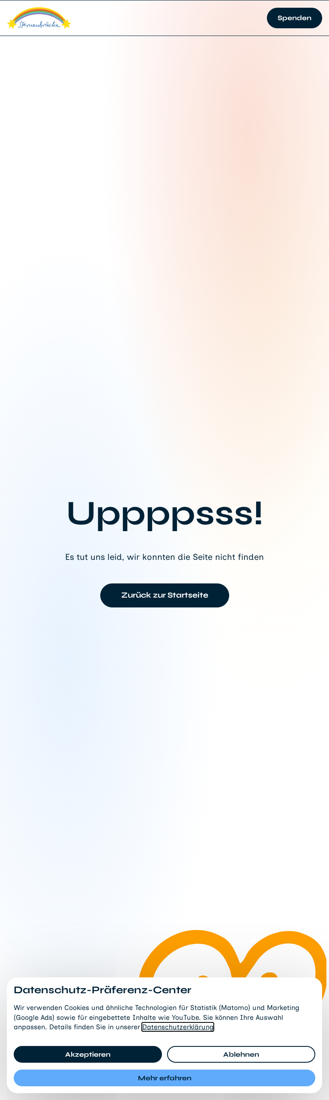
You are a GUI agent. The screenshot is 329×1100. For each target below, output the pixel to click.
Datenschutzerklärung (177, 1027)
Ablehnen (241, 1054)
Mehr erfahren (164, 1078)
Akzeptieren (88, 1054)
